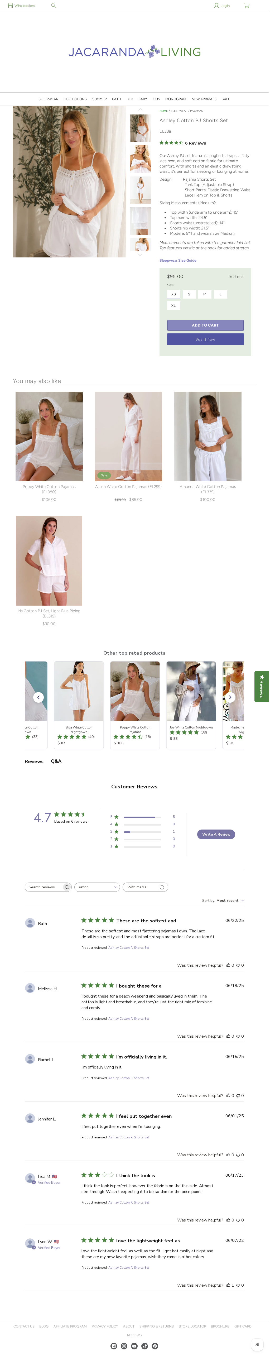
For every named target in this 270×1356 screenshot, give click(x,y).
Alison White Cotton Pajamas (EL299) (128, 486)
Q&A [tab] (56, 761)
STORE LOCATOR (192, 1326)
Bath (116, 99)
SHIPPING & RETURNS (156, 1326)
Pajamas (196, 111)
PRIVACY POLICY (105, 1326)
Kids (156, 99)
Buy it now (205, 339)
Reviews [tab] (34, 761)
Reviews (134, 1335)
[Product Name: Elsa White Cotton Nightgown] (78, 705)
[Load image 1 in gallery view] (140, 128)
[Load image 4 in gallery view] (140, 221)
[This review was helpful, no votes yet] (228, 965)
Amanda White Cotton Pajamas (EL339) (208, 489)
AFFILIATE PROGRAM (70, 1326)
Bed (130, 99)
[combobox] (97, 887)
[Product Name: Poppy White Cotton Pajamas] (134, 705)
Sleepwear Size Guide (178, 260)
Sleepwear (48, 99)
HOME (164, 111)
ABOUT (128, 1326)
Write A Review (216, 834)
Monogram (175, 99)
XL (173, 305)
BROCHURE (220, 1326)
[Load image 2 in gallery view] (140, 159)
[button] (53, 5)
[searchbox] (43, 887)
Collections (75, 99)
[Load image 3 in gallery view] (140, 190)
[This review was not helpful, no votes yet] (238, 965)
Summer (99, 99)
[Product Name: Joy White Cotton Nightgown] (190, 705)
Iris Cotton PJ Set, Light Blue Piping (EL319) (49, 613)
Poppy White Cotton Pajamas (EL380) (49, 489)
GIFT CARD (243, 1326)
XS (173, 294)
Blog (44, 1326)
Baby (142, 99)
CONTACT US (24, 1326)
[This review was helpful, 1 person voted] (228, 1285)
